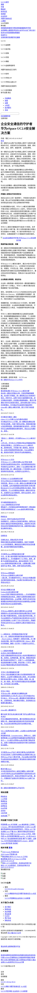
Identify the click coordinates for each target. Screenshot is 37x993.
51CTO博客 (9, 893)
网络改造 (10, 502)
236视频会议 (22, 960)
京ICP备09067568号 (14, 933)
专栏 (15, 37)
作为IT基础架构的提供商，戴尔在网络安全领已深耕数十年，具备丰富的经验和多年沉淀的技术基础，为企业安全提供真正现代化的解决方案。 (18, 721)
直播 (18, 37)
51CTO (7, 889)
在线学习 (4, 35)
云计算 (6, 590)
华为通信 (4, 502)
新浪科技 (4, 955)
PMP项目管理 (8, 32)
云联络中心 (12, 575)
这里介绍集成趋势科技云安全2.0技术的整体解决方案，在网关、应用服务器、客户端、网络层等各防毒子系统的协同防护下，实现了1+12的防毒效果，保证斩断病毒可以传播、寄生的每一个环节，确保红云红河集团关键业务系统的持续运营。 (18, 660)
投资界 (10, 962)
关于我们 (8, 907)
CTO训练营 (26, 898)
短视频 (17, 28)
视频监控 (11, 573)
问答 (8, 37)
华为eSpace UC (6, 459)
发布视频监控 (12, 554)
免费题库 (16, 32)
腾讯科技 (10, 955)
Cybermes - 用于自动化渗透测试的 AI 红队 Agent (17, 827)
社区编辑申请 (5, 116)
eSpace (6, 573)
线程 (5, 651)
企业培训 (4, 16)
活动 (6, 110)
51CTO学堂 (9, 898)
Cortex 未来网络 (10, 505)
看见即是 (15, 391)
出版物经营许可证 (13, 946)
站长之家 (18, 957)
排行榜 (12, 28)
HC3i (16, 889)
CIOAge (12, 889)
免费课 (3, 14)
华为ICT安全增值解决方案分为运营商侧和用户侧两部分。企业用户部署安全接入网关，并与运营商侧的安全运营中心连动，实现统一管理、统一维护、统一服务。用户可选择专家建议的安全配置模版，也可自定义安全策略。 (18, 679)
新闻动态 (8, 909)
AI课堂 (3, 21)
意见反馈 (8, 914)
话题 (6, 103)
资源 (5, 37)
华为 (20, 380)
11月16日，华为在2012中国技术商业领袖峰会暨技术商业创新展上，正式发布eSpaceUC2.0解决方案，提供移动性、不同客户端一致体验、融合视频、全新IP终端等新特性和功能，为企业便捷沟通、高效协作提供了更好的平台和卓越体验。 (18, 447)
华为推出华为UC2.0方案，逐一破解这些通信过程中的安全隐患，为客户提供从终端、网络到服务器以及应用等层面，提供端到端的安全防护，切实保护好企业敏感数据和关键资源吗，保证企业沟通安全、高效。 (18, 426)
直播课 (22, 28)
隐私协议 (8, 920)
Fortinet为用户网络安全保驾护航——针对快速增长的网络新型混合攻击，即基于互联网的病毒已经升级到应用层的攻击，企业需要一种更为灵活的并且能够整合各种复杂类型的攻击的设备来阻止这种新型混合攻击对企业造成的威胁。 (18, 599)
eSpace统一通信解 (7, 710)
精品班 (3, 9)
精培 (14, 898)
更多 (11, 848)
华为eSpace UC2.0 (13, 380)
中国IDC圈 (30, 960)
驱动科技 (29, 955)
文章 (2, 37)
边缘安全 (4, 535)
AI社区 (7, 105)
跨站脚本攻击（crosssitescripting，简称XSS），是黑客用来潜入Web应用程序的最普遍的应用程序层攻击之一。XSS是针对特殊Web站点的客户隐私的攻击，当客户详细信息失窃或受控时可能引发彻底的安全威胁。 (18, 740)
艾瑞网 (12, 957)
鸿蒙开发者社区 (6, 18)
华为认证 (24, 30)
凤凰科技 (23, 955)
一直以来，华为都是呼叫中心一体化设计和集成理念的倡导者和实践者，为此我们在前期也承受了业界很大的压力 (18, 580)
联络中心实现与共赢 (16, 611)
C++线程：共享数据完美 (14, 634)
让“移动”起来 (16, 462)
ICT (5, 691)
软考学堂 (27, 28)
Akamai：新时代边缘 (13, 519)
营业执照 (4, 946)
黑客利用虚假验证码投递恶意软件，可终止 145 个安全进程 (18, 829)
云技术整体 (11, 653)
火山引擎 (21, 962)
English (7, 916)
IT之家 (4, 960)
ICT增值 (10, 672)
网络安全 (4, 516)
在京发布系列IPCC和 (17, 771)
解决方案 (7, 417)
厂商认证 (31, 30)
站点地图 (8, 911)
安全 (8, 691)
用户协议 (8, 918)
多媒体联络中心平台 (14, 788)
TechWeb (7, 957)
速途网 (23, 957)
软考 (13, 30)
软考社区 (4, 11)
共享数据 (10, 651)
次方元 (15, 962)
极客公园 (15, 960)
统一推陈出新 (14, 693)
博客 (2, 4)
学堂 (2, 7)
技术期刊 (8, 108)
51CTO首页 (5, 2)
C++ (2, 651)
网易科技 (16, 955)
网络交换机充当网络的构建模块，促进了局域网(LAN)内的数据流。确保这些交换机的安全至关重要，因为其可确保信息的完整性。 (18, 544)
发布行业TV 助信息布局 (18, 752)
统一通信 (4, 380)
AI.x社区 (33, 893)
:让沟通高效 (14, 419)
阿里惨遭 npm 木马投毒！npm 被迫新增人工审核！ (18, 824)
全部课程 (4, 30)
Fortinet (9, 592)
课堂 (11, 37)
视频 (6, 100)
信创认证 (18, 30)
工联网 (9, 960)
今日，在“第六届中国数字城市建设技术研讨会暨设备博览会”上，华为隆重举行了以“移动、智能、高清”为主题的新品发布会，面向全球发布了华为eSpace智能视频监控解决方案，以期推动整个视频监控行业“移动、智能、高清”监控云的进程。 (18, 561)
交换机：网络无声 (12, 540)
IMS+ (11, 478)
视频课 (3, 28)
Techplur (21, 889)
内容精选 (8, 98)
